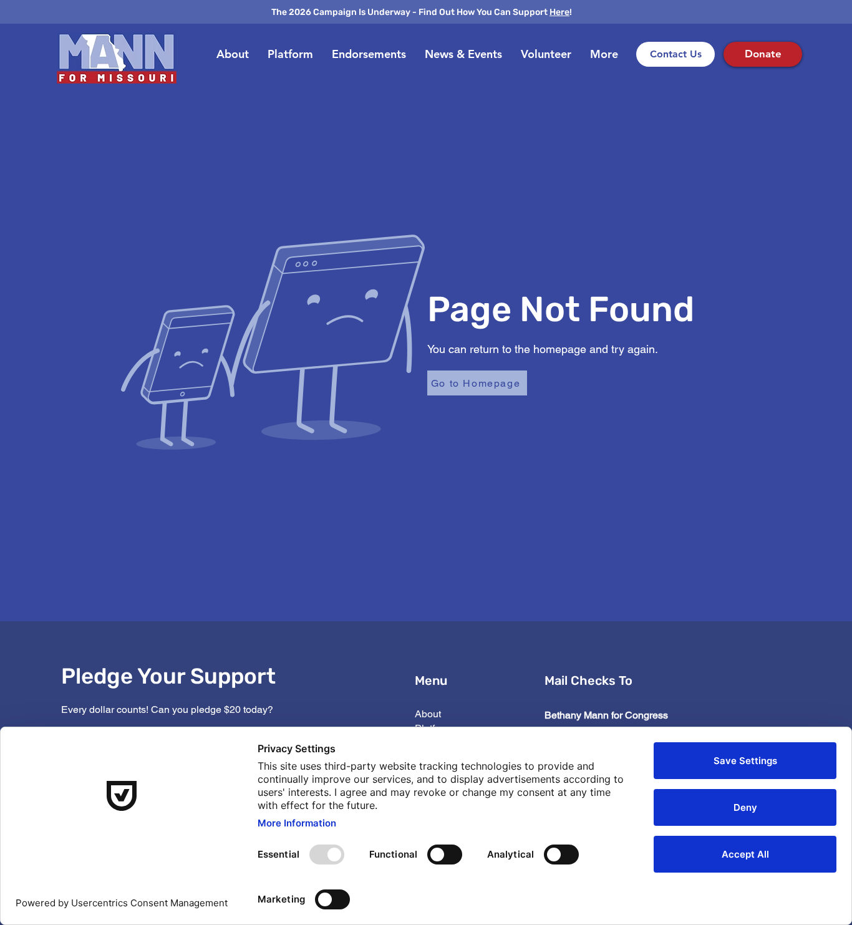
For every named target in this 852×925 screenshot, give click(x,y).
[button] (463, 54)
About (428, 714)
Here (559, 12)
